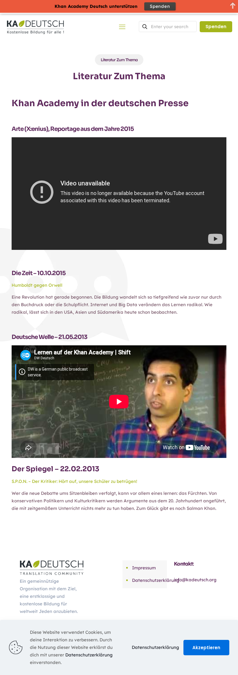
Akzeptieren (206, 648)
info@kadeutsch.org (195, 579)
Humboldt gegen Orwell (37, 285)
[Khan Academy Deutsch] (35, 27)
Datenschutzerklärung (148, 580)
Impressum (144, 568)
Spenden (215, 27)
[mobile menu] (122, 27)
